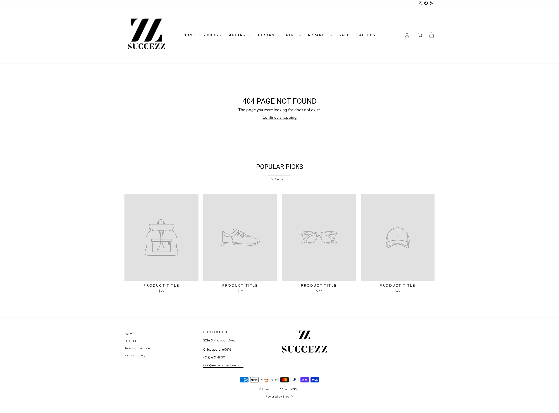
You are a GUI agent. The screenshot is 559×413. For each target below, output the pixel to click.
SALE (344, 35)
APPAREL (318, 35)
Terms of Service (137, 348)
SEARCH (131, 341)
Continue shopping (279, 117)
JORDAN (266, 35)
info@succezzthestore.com (223, 365)
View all (279, 179)
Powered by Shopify (279, 396)
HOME (189, 35)
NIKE (292, 35)
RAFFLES (366, 35)
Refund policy (135, 355)
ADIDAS (238, 35)
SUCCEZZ (213, 35)
